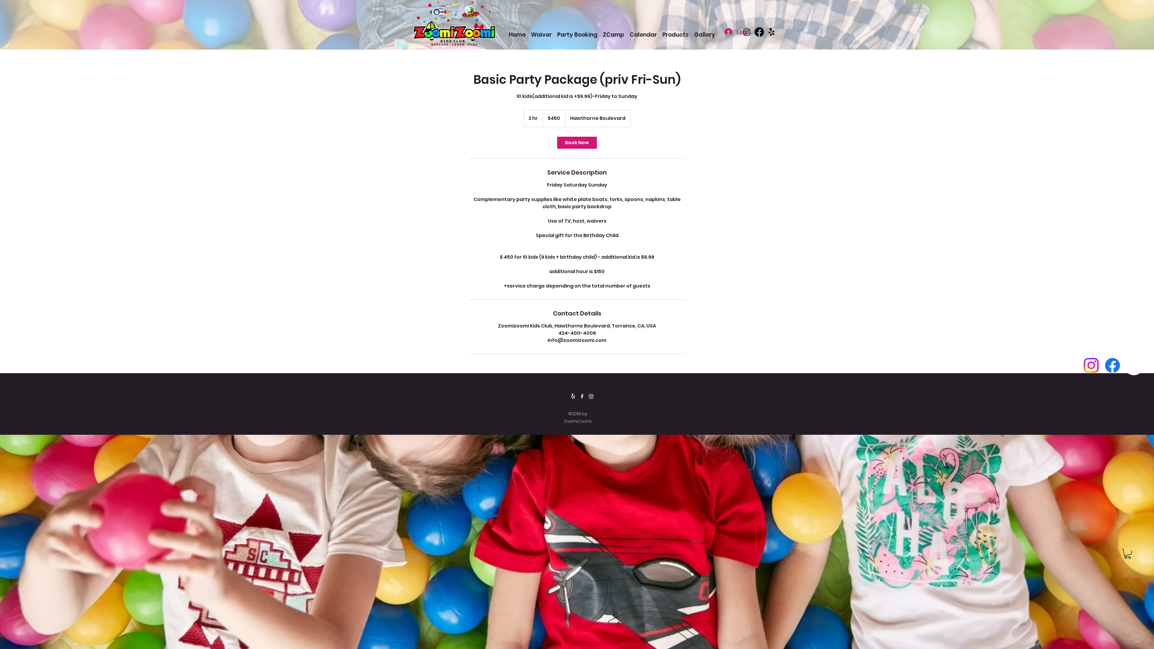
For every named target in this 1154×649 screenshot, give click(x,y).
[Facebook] (759, 32)
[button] (1128, 554)
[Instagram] (747, 32)
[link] (577, 143)
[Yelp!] (771, 32)
